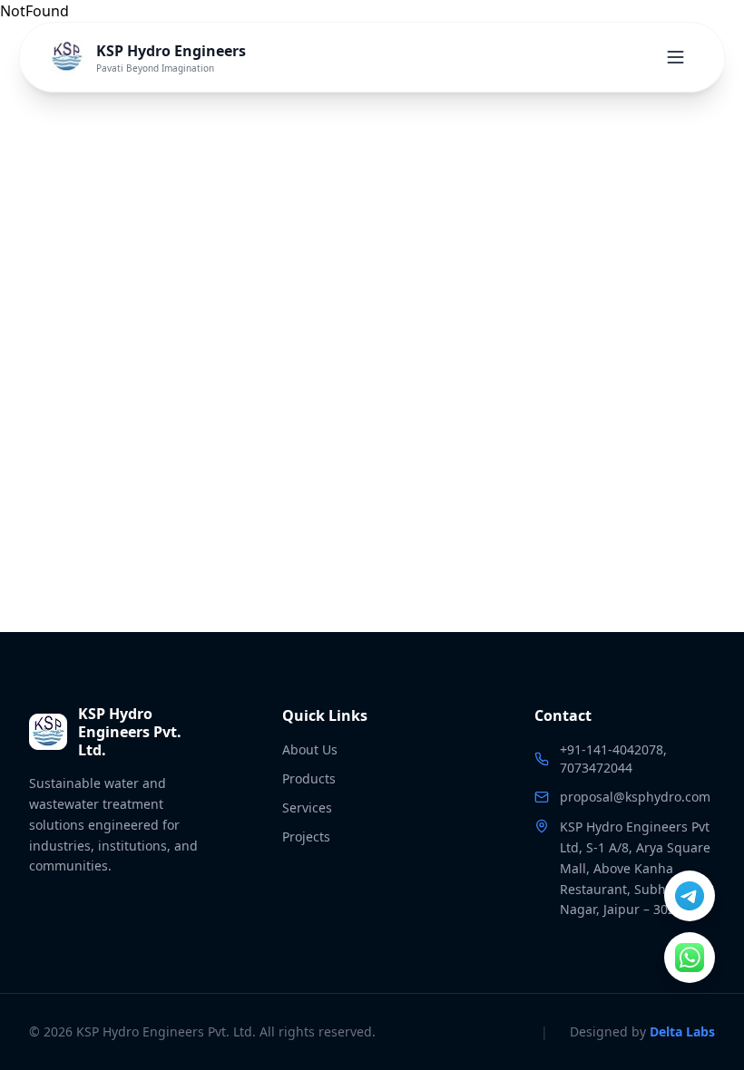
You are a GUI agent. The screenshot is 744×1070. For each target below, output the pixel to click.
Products (309, 778)
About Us (310, 749)
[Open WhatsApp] (689, 957)
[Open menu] (676, 57)
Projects (306, 836)
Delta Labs (682, 1031)
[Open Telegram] (689, 896)
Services (307, 807)
